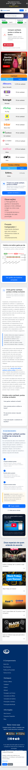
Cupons (6, 687)
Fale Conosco (7, 713)
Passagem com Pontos (9, 693)
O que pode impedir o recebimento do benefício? (13, 420)
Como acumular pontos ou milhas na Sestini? (13, 407)
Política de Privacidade (9, 670)
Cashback (6, 684)
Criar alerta (9, 45)
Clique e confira (13, 6)
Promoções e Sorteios (9, 701)
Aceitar (5, 764)
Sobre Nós (6, 664)
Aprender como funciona (13, 193)
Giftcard (6, 690)
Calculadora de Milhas (9, 696)
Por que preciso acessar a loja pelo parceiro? (12, 414)
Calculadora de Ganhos (10, 699)
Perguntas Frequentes (9, 716)
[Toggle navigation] (25, 10)
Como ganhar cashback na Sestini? (12, 401)
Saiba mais (5, 761)
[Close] (25, 752)
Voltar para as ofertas (14, 510)
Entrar (21, 10)
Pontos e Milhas (8, 681)
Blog (5, 719)
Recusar (10, 764)
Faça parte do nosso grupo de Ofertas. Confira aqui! (13, 3)
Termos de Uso (7, 673)
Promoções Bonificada (9, 704)
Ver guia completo (14, 506)
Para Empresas (7, 667)
